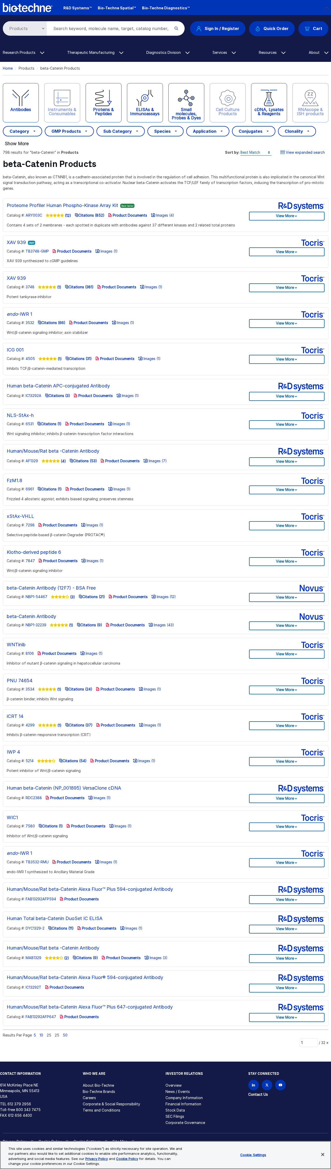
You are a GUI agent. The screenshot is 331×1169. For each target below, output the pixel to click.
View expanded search (305, 152)
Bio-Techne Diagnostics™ (166, 8)
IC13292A (33, 395)
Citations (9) (91, 625)
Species (162, 131)
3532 (30, 322)
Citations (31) (80, 358)
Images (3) (158, 957)
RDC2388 (34, 798)
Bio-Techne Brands (99, 1091)
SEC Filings (175, 1116)
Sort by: (232, 152)
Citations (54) (75, 761)
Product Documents (129, 215)
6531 (30, 424)
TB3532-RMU (37, 862)
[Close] (322, 1154)
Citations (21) (93, 596)
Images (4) (164, 215)
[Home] (27, 7)
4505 (30, 358)
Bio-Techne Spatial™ (117, 8)
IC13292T (33, 987)
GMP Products (66, 131)
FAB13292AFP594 (41, 899)
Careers (89, 1098)
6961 (30, 489)
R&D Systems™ (77, 8)
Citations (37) (81, 725)
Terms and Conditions (101, 1110)
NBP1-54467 (36, 596)
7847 (30, 560)
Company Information (184, 1098)
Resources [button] (268, 52)
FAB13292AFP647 (41, 1016)
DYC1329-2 (35, 928)
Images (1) (109, 251)
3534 (30, 689)
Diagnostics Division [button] (164, 52)
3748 (30, 287)
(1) (58, 287)
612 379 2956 (19, 1104)
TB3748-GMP (37, 251)
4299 (30, 725)
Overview (174, 1085)
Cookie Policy (127, 1159)
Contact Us (258, 1094)
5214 (30, 761)
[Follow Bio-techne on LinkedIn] (253, 1085)
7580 (30, 826)
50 (65, 1035)
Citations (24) (80, 689)
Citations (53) (85, 461)
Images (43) (163, 625)
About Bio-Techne (98, 1085)
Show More (17, 143)
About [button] (315, 52)
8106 (30, 653)
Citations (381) (81, 287)
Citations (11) (63, 928)
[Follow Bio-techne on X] (267, 1085)
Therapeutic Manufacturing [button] (91, 52)
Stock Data (175, 1110)
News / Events (178, 1091)
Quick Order (276, 28)
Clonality (294, 131)
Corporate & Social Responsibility (111, 1104)
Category (19, 131)
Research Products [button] (19, 52)
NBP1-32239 (36, 625)
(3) (72, 597)
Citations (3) (59, 395)
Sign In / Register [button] (222, 28)
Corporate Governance (185, 1122)
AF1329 (32, 461)
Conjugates (250, 131)
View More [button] (285, 216)
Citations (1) (51, 424)
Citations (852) (91, 215)
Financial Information (183, 1104)
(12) (67, 215)
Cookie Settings (253, 1155)
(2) (66, 958)
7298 (30, 525)
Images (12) (166, 596)
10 (41, 1035)
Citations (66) (53, 322)
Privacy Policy (96, 1159)
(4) (63, 461)
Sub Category (117, 131)
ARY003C (34, 215)
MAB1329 (33, 957)
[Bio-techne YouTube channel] (280, 1085)
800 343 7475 (28, 1109)
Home (8, 68)
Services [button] (220, 52)
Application (204, 131)
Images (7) (157, 461)
